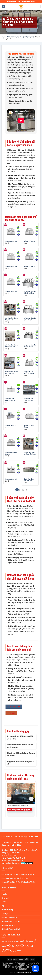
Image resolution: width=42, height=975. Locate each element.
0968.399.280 (20, 858)
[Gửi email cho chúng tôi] (27, 945)
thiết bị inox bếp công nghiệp (27, 37)
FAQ (3, 905)
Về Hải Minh (5, 898)
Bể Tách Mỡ (9, 967)
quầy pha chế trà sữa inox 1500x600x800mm (30, 346)
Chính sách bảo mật (7, 909)
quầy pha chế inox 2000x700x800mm (10, 399)
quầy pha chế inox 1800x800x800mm (28, 399)
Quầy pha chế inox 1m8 (29, 266)
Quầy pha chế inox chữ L (11, 425)
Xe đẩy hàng (32, 967)
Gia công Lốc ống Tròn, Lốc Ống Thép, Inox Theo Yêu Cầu (18, 882)
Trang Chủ (4, 894)
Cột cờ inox (20, 965)
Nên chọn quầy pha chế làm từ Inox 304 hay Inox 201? (20, 737)
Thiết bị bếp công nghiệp (13, 37)
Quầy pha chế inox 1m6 (11, 291)
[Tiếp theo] (25, 489)
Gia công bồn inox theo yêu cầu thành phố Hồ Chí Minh (18, 874)
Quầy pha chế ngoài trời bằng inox (11, 453)
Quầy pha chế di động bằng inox (29, 426)
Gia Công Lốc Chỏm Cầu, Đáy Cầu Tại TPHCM (15, 878)
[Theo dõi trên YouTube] (34, 940)
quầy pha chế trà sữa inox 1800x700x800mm (11, 319)
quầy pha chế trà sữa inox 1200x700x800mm (11, 372)
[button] (3, 6)
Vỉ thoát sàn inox (32, 965)
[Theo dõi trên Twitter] (8, 945)
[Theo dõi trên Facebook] (25, 940)
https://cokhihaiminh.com (15, 860)
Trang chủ (4, 37)
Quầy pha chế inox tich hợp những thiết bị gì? (20, 762)
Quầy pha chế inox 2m (29, 241)
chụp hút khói (20, 967)
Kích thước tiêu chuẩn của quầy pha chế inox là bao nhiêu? (20, 745)
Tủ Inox (5, 963)
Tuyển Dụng (5, 913)
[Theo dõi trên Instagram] (20, 945)
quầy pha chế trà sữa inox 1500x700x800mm (11, 346)
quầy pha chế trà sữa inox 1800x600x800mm (30, 319)
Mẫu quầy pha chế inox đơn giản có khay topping (30, 453)
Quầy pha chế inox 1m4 (11, 241)
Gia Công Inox (21, 969)
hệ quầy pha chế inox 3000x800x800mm (29, 480)
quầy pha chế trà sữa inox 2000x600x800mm (30, 292)
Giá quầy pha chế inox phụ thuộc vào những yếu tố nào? (21, 754)
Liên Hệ (4, 902)
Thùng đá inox (33, 963)
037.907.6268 (11, 858)
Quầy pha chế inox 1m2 (11, 479)
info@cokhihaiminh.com (13, 863)
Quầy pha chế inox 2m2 (11, 266)
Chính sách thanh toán (8, 925)
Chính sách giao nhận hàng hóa (11, 921)
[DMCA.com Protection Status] (27, 863)
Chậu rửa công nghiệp (18, 963)
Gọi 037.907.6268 (14, 706)
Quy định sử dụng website (9, 917)
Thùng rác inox (8, 965)
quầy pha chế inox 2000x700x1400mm (29, 372)
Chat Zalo (11, 713)
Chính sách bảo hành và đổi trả (11, 929)
